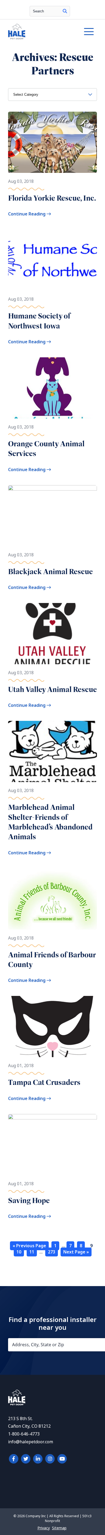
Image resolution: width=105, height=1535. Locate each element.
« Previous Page (29, 1246)
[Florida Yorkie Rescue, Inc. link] (52, 142)
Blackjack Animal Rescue (50, 571)
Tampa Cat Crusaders (44, 1082)
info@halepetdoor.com (30, 1442)
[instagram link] (50, 1459)
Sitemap (59, 1528)
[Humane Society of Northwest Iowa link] (52, 260)
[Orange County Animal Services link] (52, 388)
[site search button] (65, 11)
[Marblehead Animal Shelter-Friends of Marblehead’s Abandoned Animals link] (52, 751)
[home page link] (40, 31)
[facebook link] (13, 1459)
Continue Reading (27, 214)
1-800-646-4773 (24, 1434)
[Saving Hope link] (52, 1144)
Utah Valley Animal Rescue (52, 689)
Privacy (43, 1528)
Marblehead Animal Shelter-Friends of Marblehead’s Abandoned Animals (50, 822)
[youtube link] (62, 1459)
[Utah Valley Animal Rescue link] (52, 633)
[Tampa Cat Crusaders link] (52, 1026)
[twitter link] (25, 1459)
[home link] (16, 1404)
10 (18, 1252)
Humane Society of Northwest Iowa (39, 320)
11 (31, 1252)
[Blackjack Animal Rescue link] (52, 515)
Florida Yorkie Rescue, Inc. (52, 198)
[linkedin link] (38, 1459)
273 (51, 1252)
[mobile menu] (89, 31)
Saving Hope (29, 1200)
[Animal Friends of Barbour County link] (52, 899)
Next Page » (76, 1252)
